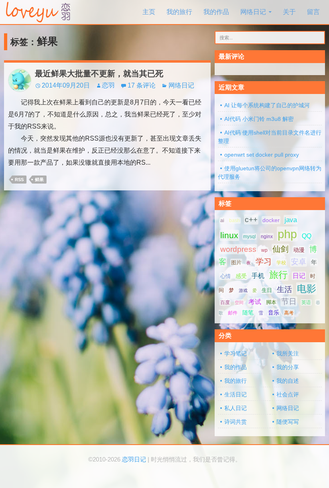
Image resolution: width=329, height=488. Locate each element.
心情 (225, 276)
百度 (225, 302)
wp (264, 250)
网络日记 (253, 11)
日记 (298, 275)
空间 (239, 302)
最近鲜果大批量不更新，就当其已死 (99, 73)
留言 (313, 11)
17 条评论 (142, 85)
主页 (148, 11)
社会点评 (287, 394)
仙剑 (280, 249)
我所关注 (287, 353)
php (287, 234)
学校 (281, 262)
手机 (258, 275)
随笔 (248, 312)
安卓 (298, 261)
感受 (241, 276)
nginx (267, 236)
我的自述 (287, 381)
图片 (236, 262)
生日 (267, 290)
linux (229, 235)
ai (222, 220)
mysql (249, 236)
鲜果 (39, 179)
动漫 (299, 250)
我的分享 (287, 367)
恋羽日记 (134, 459)
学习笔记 (235, 353)
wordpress (238, 249)
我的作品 (216, 11)
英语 (306, 302)
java (290, 220)
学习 (264, 261)
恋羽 (108, 85)
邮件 (233, 312)
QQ (306, 235)
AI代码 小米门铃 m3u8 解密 (259, 119)
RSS (19, 179)
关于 (289, 11)
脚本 (271, 302)
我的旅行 (179, 11)
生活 (284, 289)
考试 (254, 301)
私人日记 (235, 408)
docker (271, 220)
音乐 (273, 312)
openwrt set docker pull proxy (261, 154)
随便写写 (287, 422)
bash (234, 220)
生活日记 (235, 394)
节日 (289, 301)
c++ (251, 219)
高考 (289, 313)
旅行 (278, 275)
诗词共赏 (235, 422)
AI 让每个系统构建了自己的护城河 (267, 105)
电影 (306, 288)
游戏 (243, 290)
